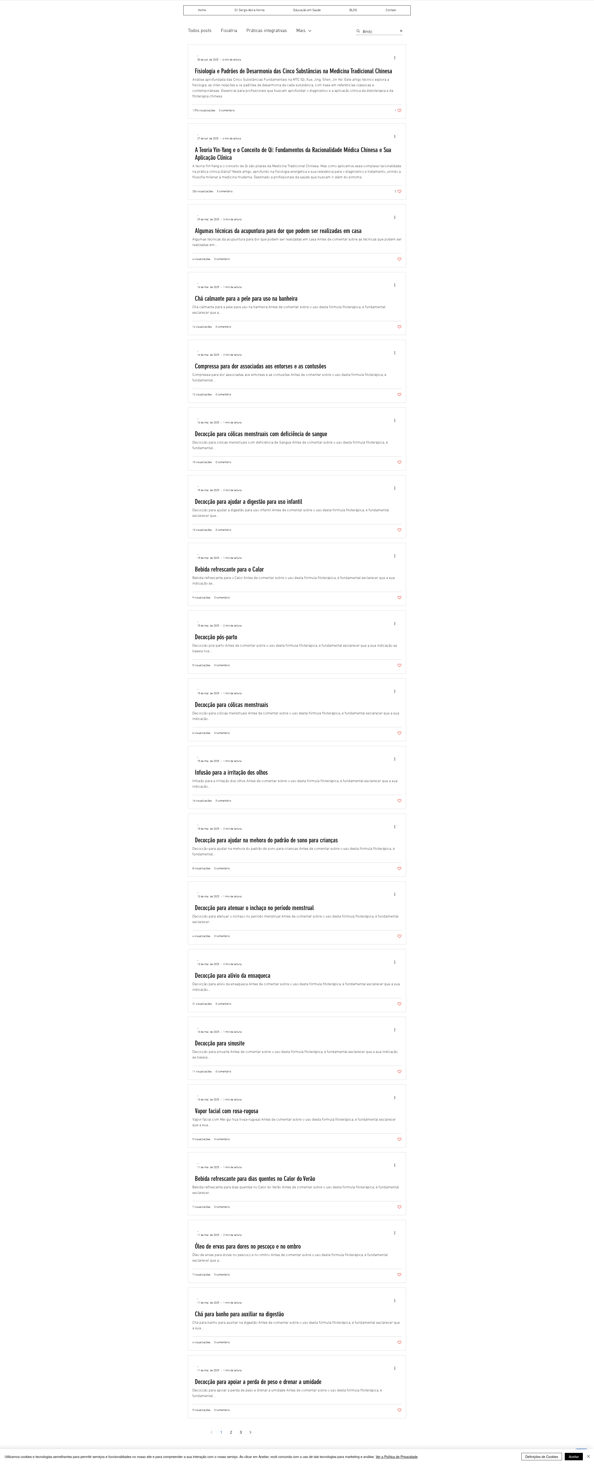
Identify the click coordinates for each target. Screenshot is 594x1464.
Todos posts (200, 31)
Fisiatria (229, 31)
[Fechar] (588, 1456)
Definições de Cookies (541, 1456)
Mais (301, 31)
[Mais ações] (396, 58)
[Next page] (250, 1432)
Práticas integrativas (266, 31)
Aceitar (574, 1456)
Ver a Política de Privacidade (397, 1456)
